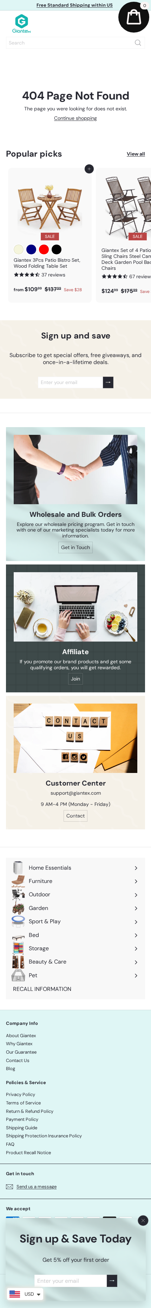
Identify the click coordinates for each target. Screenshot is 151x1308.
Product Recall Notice (28, 1153)
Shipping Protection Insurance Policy (44, 1136)
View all (136, 154)
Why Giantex (19, 1044)
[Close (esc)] (143, 1220)
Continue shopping (75, 118)
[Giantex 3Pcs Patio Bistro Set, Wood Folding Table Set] (49, 232)
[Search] (138, 43)
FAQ (10, 1144)
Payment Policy (22, 1119)
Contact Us (17, 1060)
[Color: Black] (56, 249)
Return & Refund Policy (29, 1111)
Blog (10, 1068)
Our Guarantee (21, 1052)
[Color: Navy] (31, 249)
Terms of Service (23, 1103)
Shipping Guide (21, 1128)
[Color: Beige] (19, 249)
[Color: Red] (44, 249)
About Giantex (21, 1036)
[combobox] (75, 43)
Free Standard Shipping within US (75, 5)
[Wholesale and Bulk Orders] (75, 469)
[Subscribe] (111, 1281)
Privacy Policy (20, 1094)
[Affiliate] (75, 607)
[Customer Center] (75, 738)
